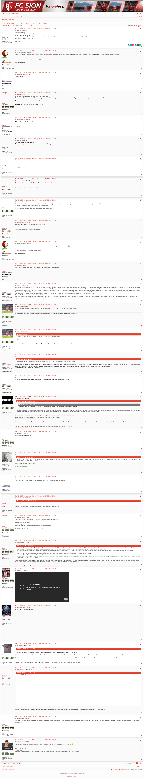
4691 (8, 64)
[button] (134, 26)
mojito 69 (4, 271)
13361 (8, 730)
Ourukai (3, 483)
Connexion (13, 16)
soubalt (3, 750)
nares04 (3, 616)
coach (3, 548)
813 (7, 468)
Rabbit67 (4, 125)
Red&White (4, 57)
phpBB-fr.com (74, 774)
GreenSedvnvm (5, 463)
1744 (8, 192)
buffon (3, 724)
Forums (16, 13)
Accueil (8, 13)
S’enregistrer (21, 16)
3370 (8, 213)
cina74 (3, 290)
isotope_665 (4, 186)
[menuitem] (134, 13)
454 (7, 130)
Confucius (4, 654)
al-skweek (4, 404)
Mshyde (3, 80)
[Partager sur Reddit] (133, 45)
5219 (8, 411)
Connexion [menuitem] (138, 14)
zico (3, 207)
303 (7, 85)
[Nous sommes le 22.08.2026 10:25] (141, 20)
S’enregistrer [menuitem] (141, 14)
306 (7, 276)
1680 (8, 296)
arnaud (3, 103)
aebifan (3, 577)
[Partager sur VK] (135, 45)
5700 (8, 757)
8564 (8, 109)
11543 (8, 320)
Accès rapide (4, 14)
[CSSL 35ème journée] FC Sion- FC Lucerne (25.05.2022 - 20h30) (24, 23)
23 (7, 621)
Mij (2, 36)
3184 (8, 583)
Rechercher (5, 16)
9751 (8, 661)
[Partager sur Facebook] (129, 45)
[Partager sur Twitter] (131, 45)
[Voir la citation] (25, 359)
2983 (8, 554)
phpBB (68, 771)
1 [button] (136, 25)
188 (7, 489)
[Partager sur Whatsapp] (140, 45)
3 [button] (140, 25)
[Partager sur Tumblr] (138, 45)
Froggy (69, 773)
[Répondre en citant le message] (141, 29)
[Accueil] (72, 6)
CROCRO (4, 503)
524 (7, 508)
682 (7, 41)
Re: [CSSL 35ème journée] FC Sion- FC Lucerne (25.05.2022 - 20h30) (35, 28)
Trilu (3, 313)
